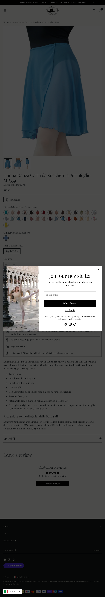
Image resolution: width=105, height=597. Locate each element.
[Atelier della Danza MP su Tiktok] (74, 325)
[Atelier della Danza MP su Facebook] (66, 325)
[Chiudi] (98, 269)
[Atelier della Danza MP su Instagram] (70, 325)
